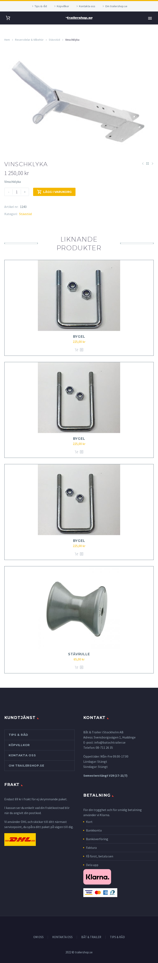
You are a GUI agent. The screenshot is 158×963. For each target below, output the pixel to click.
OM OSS (38, 937)
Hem (7, 39)
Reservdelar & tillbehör (29, 39)
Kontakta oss (87, 6)
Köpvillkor (63, 6)
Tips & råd (41, 6)
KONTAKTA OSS (62, 937)
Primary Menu (150, 18)
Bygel (79, 337)
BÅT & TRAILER (91, 937)
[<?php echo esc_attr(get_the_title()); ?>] (81, 349)
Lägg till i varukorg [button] (76, 349)
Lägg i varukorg (54, 191)
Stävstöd (54, 39)
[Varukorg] (8, 18)
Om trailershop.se (116, 6)
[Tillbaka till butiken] (147, 163)
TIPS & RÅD (117, 937)
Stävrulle (79, 654)
